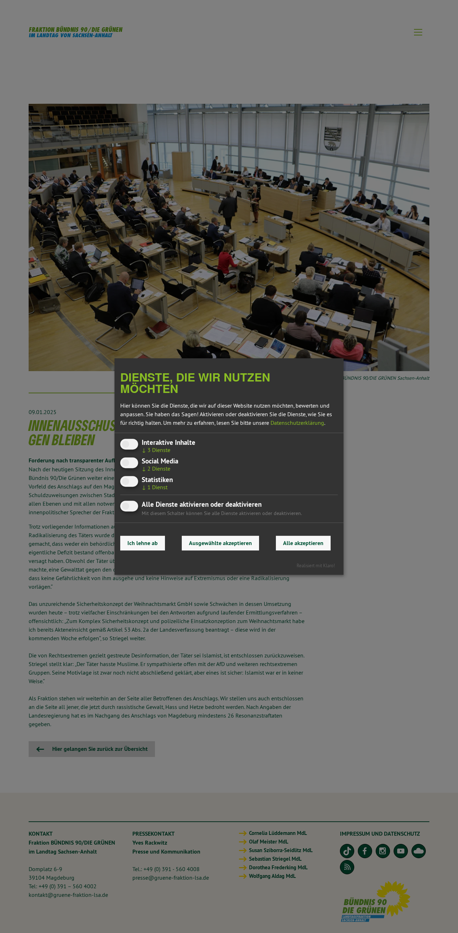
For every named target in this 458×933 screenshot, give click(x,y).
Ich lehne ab (142, 543)
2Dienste (156, 468)
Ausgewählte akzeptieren (220, 543)
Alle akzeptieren (303, 543)
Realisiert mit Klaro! (316, 565)
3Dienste (156, 449)
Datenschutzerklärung (297, 422)
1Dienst (154, 487)
